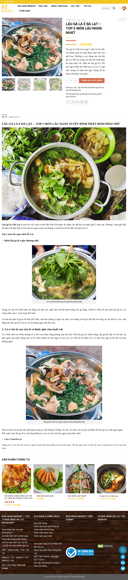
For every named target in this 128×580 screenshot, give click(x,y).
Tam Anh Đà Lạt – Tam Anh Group (64, 2)
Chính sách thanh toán (43, 533)
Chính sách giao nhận (43, 536)
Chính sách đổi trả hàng (44, 529)
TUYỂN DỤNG (24, 11)
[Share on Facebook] (68, 102)
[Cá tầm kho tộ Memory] (111, 478)
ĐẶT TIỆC (75, 6)
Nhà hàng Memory (27, 6)
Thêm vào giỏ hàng (92, 80)
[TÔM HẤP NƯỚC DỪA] (48, 478)
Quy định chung (40, 523)
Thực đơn (42, 6)
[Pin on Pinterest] (82, 102)
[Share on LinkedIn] (86, 102)
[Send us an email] (10, 2)
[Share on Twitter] (73, 102)
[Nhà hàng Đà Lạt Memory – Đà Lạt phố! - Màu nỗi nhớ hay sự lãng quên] (8, 8)
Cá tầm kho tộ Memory (109, 496)
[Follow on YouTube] (12, 2)
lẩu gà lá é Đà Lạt (75, 94)
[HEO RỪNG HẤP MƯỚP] (79, 478)
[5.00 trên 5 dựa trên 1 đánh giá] (85, 40)
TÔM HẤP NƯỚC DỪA (45, 496)
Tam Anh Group (77, 577)
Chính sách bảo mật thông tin (46, 526)
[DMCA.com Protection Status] (105, 546)
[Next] (58, 47)
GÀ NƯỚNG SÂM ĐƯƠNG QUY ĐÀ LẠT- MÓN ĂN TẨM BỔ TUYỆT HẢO (18, 497)
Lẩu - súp (81, 20)
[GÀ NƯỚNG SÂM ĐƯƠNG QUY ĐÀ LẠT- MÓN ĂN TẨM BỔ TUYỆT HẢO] (16, 478)
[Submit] (114, 8)
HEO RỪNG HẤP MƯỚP (77, 496)
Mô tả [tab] (4, 117)
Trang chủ (70, 20)
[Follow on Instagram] (5, 2)
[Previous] (6, 47)
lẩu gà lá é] (86, 94)
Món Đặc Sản (86, 87)
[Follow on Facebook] (3, 2)
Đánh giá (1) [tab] (14, 117)
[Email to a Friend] (77, 102)
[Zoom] (5, 73)
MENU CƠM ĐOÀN (59, 6)
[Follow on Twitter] (8, 2)
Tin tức (87, 6)
